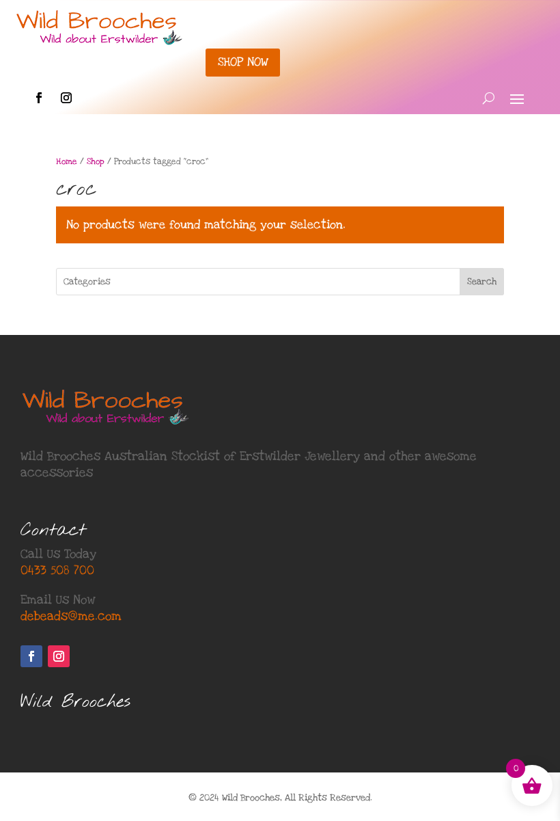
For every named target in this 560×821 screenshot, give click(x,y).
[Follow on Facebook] (39, 98)
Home (66, 161)
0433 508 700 (57, 570)
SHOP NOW (243, 62)
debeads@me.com (71, 616)
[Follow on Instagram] (66, 98)
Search (481, 281)
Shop (95, 161)
